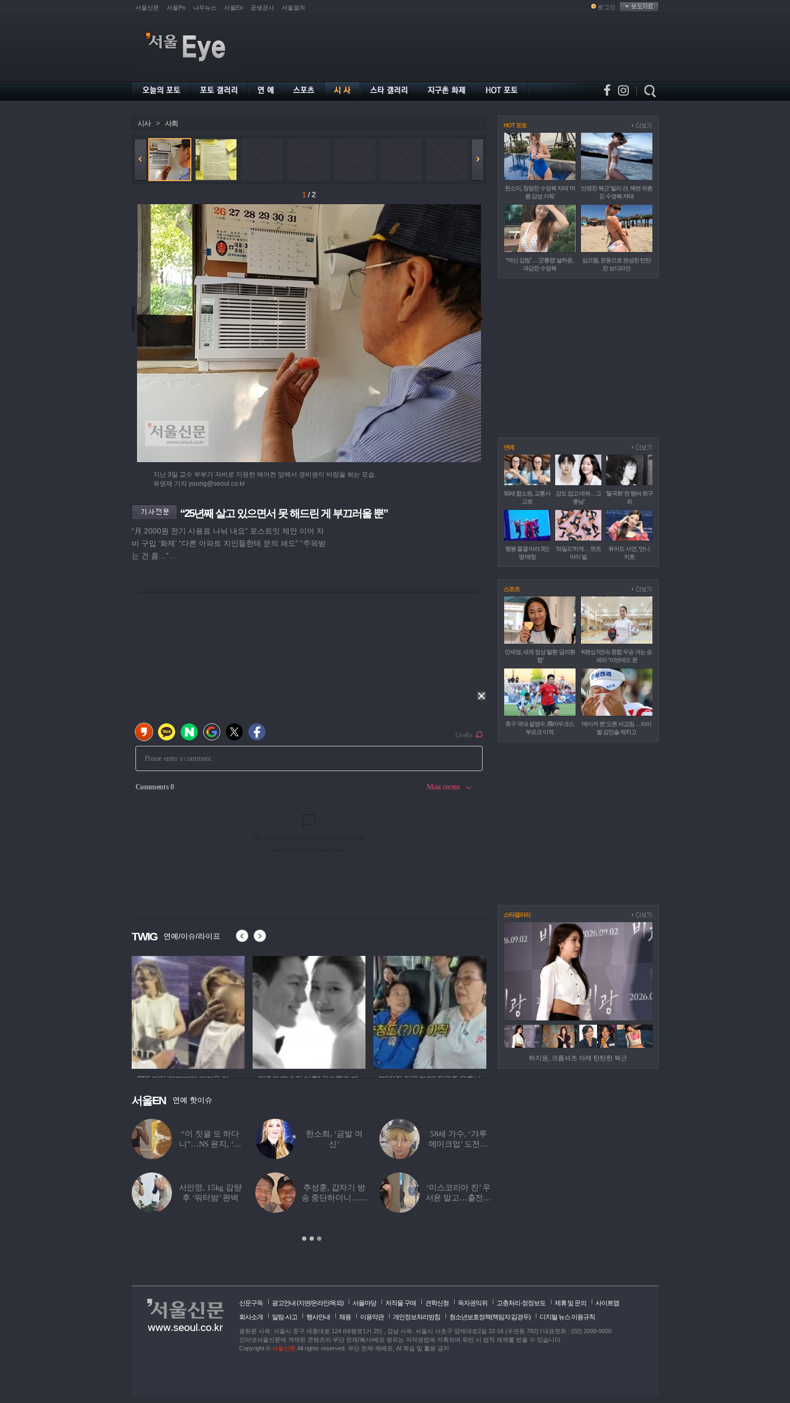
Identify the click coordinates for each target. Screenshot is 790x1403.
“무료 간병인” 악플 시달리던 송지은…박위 (334, 1197)
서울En (233, 7)
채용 (345, 1317)
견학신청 (437, 1303)
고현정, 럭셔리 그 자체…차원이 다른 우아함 (459, 1144)
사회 (171, 123)
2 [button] (312, 1238)
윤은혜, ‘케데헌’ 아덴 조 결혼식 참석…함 (210, 1144)
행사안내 (318, 1317)
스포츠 (512, 589)
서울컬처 (293, 7)
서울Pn (176, 7)
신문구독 (251, 1303)
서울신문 (147, 7)
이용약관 (372, 1317)
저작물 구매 (400, 1303)
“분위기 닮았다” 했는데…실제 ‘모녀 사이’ (334, 1144)
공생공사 (262, 7)
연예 (509, 447)
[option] (169, 1011)
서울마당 (364, 1303)
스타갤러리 (517, 914)
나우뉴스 (205, 7)
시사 (144, 123)
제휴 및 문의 (570, 1303)
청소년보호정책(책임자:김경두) (489, 1317)
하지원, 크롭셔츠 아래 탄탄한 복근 (578, 1058)
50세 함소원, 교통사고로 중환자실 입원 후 (458, 1197)
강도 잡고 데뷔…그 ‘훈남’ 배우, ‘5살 (210, 1197)
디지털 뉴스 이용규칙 (567, 1317)
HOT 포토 (515, 125)
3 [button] (319, 1238)
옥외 (336, 1303)
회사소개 (251, 1317)
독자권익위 (472, 1303)
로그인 (606, 7)
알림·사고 (284, 1317)
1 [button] (304, 1238)
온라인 (320, 1303)
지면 (304, 1303)
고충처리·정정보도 (521, 1303)
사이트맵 (607, 1303)
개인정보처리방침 (416, 1317)
